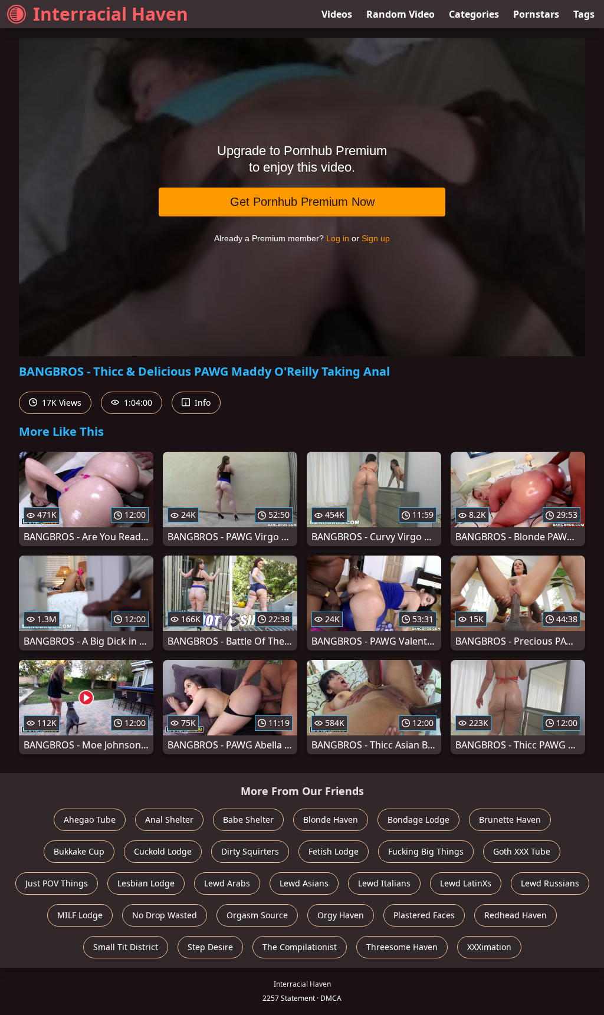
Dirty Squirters (250, 851)
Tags (584, 14)
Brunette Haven (510, 819)
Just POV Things (56, 883)
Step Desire (210, 946)
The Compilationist (299, 946)
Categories (474, 14)
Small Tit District (125, 946)
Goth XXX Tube (521, 851)
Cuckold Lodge (163, 851)
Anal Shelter (169, 819)
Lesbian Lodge (146, 883)
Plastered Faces (424, 915)
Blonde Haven (330, 819)
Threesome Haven (402, 946)
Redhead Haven (515, 915)
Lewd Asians (304, 883)
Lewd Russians (550, 883)
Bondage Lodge (418, 819)
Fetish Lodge (333, 851)
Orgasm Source (257, 915)
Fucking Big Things (426, 851)
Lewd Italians (384, 883)
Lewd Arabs (227, 883)
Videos (336, 14)
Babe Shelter (248, 819)
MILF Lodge (80, 915)
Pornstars (536, 14)
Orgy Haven (340, 915)
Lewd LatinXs (465, 883)
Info (201, 402)
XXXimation (489, 946)
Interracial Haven (110, 14)
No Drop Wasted (164, 915)
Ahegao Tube (90, 819)
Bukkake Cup (79, 851)
